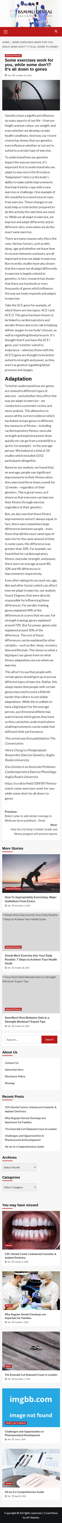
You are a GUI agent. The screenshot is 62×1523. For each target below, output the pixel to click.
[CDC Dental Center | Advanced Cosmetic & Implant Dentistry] (31, 1230)
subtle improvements (38, 182)
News (8, 1366)
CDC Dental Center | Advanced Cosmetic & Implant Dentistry (30, 1109)
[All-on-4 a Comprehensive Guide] (31, 1468)
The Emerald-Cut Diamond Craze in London (31, 1128)
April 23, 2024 (20, 1496)
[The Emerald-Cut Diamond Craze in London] (31, 1351)
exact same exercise (18, 232)
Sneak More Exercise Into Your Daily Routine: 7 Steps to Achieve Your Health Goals (31, 959)
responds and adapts (42, 293)
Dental (9, 1245)
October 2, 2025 (21, 1322)
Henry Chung (14, 750)
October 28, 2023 (22, 968)
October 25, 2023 (22, 1026)
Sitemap (10, 1083)
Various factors (22, 243)
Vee (9, 75)
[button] (5, 31)
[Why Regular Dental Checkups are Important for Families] (31, 1290)
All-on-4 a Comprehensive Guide (24, 1146)
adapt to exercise (16, 172)
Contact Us (11, 1062)
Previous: (28, 816)
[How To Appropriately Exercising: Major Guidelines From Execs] (31, 873)
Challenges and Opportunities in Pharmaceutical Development (24, 1137)
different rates (15, 227)
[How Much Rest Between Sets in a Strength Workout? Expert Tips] (31, 994)
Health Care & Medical (16, 1423)
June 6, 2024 (20, 1439)
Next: (34, 829)
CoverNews (51, 1513)
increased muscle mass (38, 197)
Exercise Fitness (13, 56)
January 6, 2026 (21, 1262)
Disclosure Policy (15, 1076)
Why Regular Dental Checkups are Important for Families (25, 1120)
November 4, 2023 (22, 906)
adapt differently (33, 222)
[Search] (56, 31)
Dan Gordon (13, 767)
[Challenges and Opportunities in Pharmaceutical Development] (31, 1407)
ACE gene (23, 305)
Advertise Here (14, 1069)
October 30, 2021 (24, 75)
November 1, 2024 (22, 1379)
